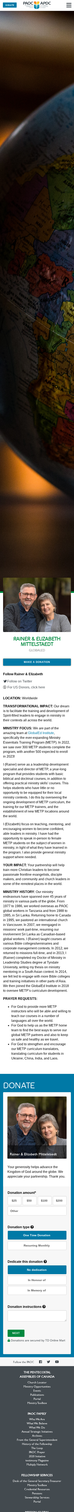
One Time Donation (36, 1235)
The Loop (37, 1448)
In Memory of (37, 1290)
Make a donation (37, 662)
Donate (10, 5)
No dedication (37, 1269)
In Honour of (37, 1280)
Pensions (37, 1493)
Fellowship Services (37, 1475)
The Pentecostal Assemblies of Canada (37, 5)
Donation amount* (22, 1192)
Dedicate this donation (26, 1261)
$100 (44, 1200)
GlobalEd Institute (41, 733)
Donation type (19, 1227)
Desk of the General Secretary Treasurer (37, 1481)
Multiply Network (37, 1464)
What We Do (37, 1427)
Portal (37, 1398)
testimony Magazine (37, 1460)
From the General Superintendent (37, 1439)
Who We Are (37, 1419)
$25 (14, 1200)
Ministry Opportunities (37, 1386)
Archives (37, 1435)
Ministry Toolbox (37, 1403)
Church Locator (37, 1382)
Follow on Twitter (19, 681)
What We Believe (37, 1423)
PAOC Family (37, 1413)
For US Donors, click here (26, 687)
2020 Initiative (37, 1456)
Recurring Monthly (37, 1245)
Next (16, 1333)
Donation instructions (25, 1306)
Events (37, 1390)
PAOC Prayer (37, 1452)
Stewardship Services (37, 1497)
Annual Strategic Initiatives (37, 1431)
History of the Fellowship (37, 1444)
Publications (37, 1394)
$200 (59, 1200)
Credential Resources (37, 1489)
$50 (29, 1200)
